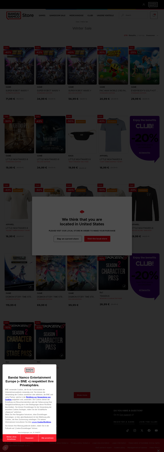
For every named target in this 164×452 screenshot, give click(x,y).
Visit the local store (97, 238)
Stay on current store (68, 238)
